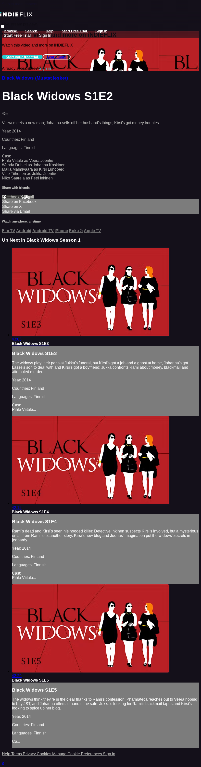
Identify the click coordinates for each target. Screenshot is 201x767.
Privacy (30, 754)
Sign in (101, 31)
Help (49, 31)
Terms (17, 754)
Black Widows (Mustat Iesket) (35, 78)
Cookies (44, 754)
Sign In (45, 35)
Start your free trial (22, 57)
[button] (2, 26)
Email (29, 197)
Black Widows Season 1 (53, 240)
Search (31, 31)
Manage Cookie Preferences (77, 754)
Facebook (11, 197)
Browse (11, 31)
